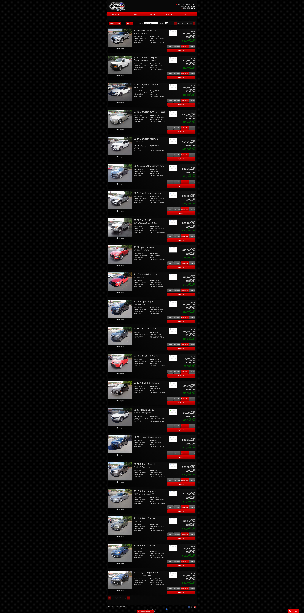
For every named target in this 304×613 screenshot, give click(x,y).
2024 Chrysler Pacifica (146, 140)
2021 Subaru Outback (145, 546)
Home (109, 606)
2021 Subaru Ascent (144, 465)
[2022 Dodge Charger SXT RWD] (120, 173)
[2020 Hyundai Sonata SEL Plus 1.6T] (120, 281)
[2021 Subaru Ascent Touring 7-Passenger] (120, 471)
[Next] (194, 23)
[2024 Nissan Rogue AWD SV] (120, 444)
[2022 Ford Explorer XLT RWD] (120, 200)
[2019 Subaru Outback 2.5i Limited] (120, 525)
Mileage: (152, 36)
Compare (121, 48)
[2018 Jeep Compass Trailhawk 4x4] (120, 308)
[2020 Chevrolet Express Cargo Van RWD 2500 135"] (120, 64)
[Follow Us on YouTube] (195, 607)
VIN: (151, 42)
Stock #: (136, 36)
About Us (112, 606)
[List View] (131, 23)
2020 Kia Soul (146, 382)
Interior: (152, 40)
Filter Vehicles (115, 23)
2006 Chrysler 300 (149, 111)
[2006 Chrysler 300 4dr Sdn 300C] (120, 119)
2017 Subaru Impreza (145, 492)
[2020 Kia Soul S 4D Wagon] (120, 390)
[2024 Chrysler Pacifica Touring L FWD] (120, 146)
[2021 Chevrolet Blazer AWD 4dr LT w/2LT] (120, 37)
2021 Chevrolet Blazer (145, 31)
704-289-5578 (189, 8)
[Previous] (175, 23)
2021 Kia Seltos (145, 328)
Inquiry (170, 46)
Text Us (182, 50)
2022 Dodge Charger (149, 166)
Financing (192, 46)
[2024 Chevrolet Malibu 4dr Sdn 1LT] (120, 92)
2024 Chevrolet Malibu (146, 86)
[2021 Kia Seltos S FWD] (120, 335)
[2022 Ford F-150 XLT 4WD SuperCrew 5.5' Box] (120, 227)
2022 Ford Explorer (147, 193)
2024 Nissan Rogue (147, 437)
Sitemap (154, 609)
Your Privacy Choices (161, 609)
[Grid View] (128, 23)
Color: (151, 38)
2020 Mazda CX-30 (144, 411)
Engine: (136, 38)
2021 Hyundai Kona (144, 248)
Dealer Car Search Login (141, 609)
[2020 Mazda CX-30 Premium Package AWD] (120, 417)
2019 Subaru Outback (145, 519)
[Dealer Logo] (130, 6)
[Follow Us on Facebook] (189, 607)
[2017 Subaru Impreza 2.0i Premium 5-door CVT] (120, 498)
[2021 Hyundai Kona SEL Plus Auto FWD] (120, 254)
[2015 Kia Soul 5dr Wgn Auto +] (120, 363)
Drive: (135, 42)
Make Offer (177, 46)
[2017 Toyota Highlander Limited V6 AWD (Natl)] (120, 579)
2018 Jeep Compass (144, 302)
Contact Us (117, 606)
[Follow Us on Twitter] (192, 607)
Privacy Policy (122, 606)
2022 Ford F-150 (145, 221)
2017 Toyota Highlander (146, 573)
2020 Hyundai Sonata (145, 275)
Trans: (136, 40)
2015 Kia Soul (147, 355)
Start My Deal (184, 46)
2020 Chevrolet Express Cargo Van (146, 59)
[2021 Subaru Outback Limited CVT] (120, 552)
